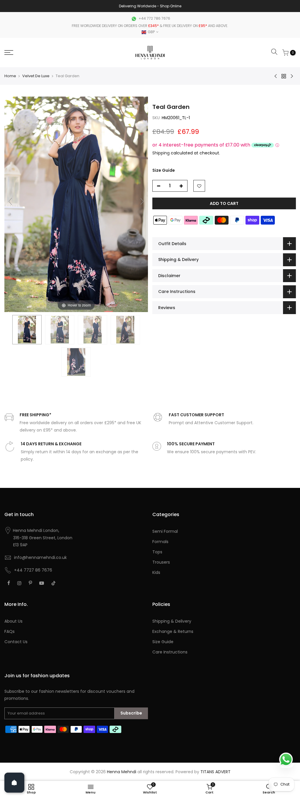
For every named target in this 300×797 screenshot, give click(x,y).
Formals (160, 542)
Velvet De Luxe (36, 76)
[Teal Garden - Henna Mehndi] (27, 329)
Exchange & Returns (172, 631)
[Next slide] (142, 201)
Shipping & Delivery (171, 621)
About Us (13, 621)
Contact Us (16, 642)
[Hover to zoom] (76, 204)
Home (10, 76)
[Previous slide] (10, 201)
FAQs (9, 631)
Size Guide (163, 170)
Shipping (161, 153)
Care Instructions (170, 652)
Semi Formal (165, 531)
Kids (156, 572)
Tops (157, 552)
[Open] (14, 783)
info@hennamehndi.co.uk (40, 557)
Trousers (161, 562)
